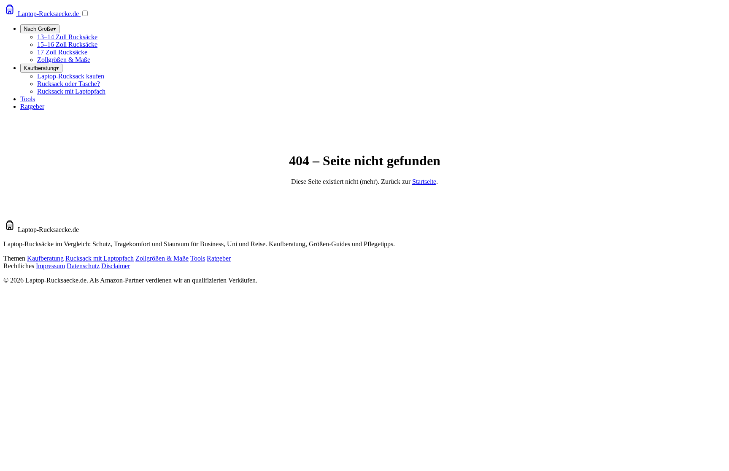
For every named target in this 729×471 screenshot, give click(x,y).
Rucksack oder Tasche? (68, 83)
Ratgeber (32, 106)
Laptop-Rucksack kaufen (70, 76)
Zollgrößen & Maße (63, 59)
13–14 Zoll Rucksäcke (67, 36)
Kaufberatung (41, 68)
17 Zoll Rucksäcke (62, 52)
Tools (27, 98)
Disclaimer (115, 265)
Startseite (424, 181)
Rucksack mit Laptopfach (71, 91)
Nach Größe (40, 29)
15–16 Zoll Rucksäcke (67, 44)
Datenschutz (83, 265)
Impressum (50, 265)
